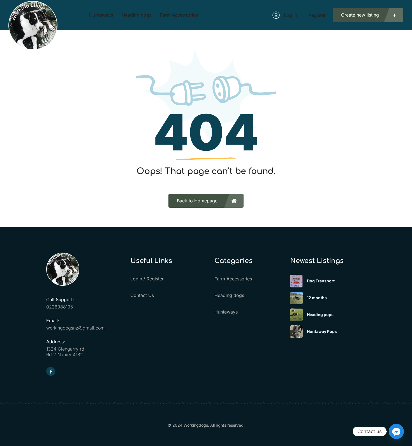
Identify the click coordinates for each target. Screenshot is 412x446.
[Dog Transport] (296, 281)
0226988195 (59, 307)
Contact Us (142, 295)
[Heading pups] (296, 314)
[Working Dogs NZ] (32, 47)
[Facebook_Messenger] (396, 431)
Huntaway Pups (322, 331)
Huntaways (226, 312)
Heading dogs (229, 295)
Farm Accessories (233, 279)
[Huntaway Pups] (296, 331)
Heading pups (320, 315)
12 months (317, 298)
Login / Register (147, 279)
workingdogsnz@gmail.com (75, 328)
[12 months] (296, 298)
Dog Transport (321, 281)
